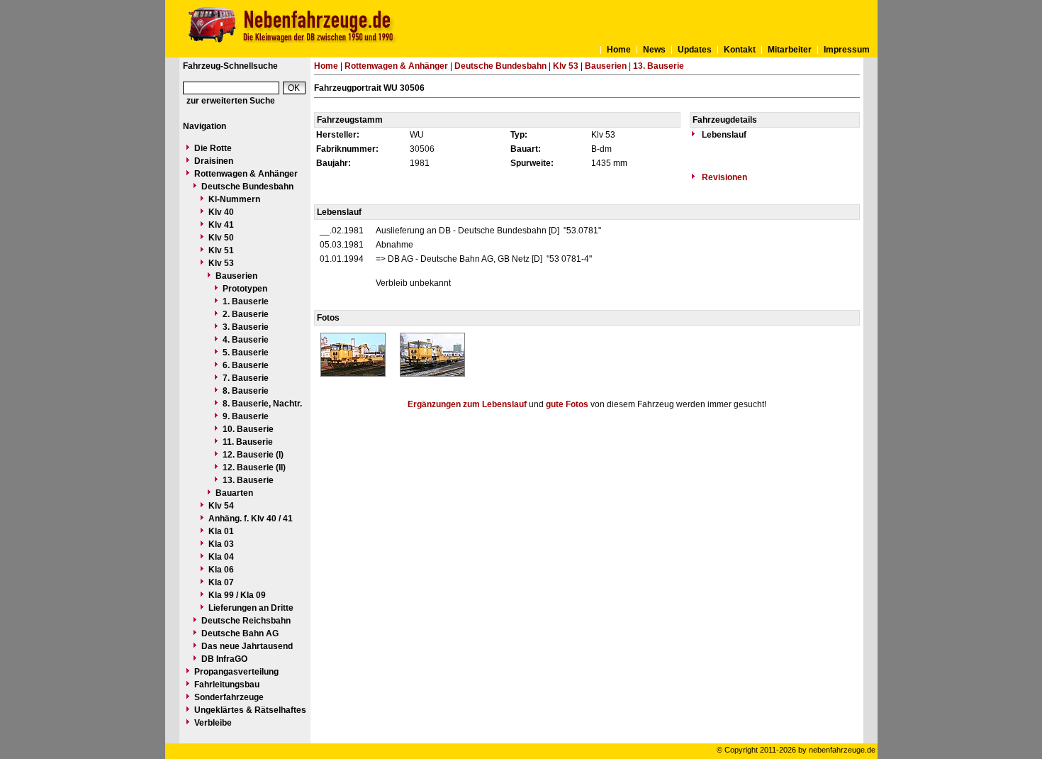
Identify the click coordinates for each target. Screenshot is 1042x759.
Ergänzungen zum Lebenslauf (467, 404)
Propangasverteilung (236, 672)
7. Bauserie (246, 378)
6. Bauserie (246, 365)
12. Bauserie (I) (253, 455)
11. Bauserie (248, 442)
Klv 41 (221, 225)
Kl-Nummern (234, 199)
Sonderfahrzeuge (229, 697)
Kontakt (740, 50)
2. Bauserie (246, 314)
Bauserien (236, 276)
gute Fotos (567, 404)
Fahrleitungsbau (226, 684)
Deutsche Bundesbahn (247, 187)
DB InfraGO (224, 659)
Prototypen (245, 289)
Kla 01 (221, 531)
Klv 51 (221, 250)
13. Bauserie (248, 480)
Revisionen (723, 177)
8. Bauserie (246, 391)
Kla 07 (221, 582)
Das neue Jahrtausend (247, 646)
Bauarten (234, 493)
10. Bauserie (248, 429)
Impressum (847, 50)
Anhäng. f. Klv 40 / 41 (250, 518)
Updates (695, 50)
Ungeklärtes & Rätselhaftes (250, 710)
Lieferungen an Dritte (250, 608)
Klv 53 (221, 263)
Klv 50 (221, 238)
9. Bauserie (246, 416)
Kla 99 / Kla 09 (237, 595)
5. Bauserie (246, 353)
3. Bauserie (246, 327)
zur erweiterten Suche (230, 101)
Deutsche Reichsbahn (246, 621)
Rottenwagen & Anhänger (246, 174)
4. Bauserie (246, 340)
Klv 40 (221, 212)
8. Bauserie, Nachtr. (262, 404)
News (654, 50)
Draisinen (213, 161)
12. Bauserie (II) (254, 467)
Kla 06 (221, 570)
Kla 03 (221, 544)
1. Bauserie (246, 301)
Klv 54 (221, 506)
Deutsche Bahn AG (240, 633)
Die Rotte (213, 148)
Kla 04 (221, 557)
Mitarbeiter (790, 50)
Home (619, 50)
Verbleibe (213, 723)
